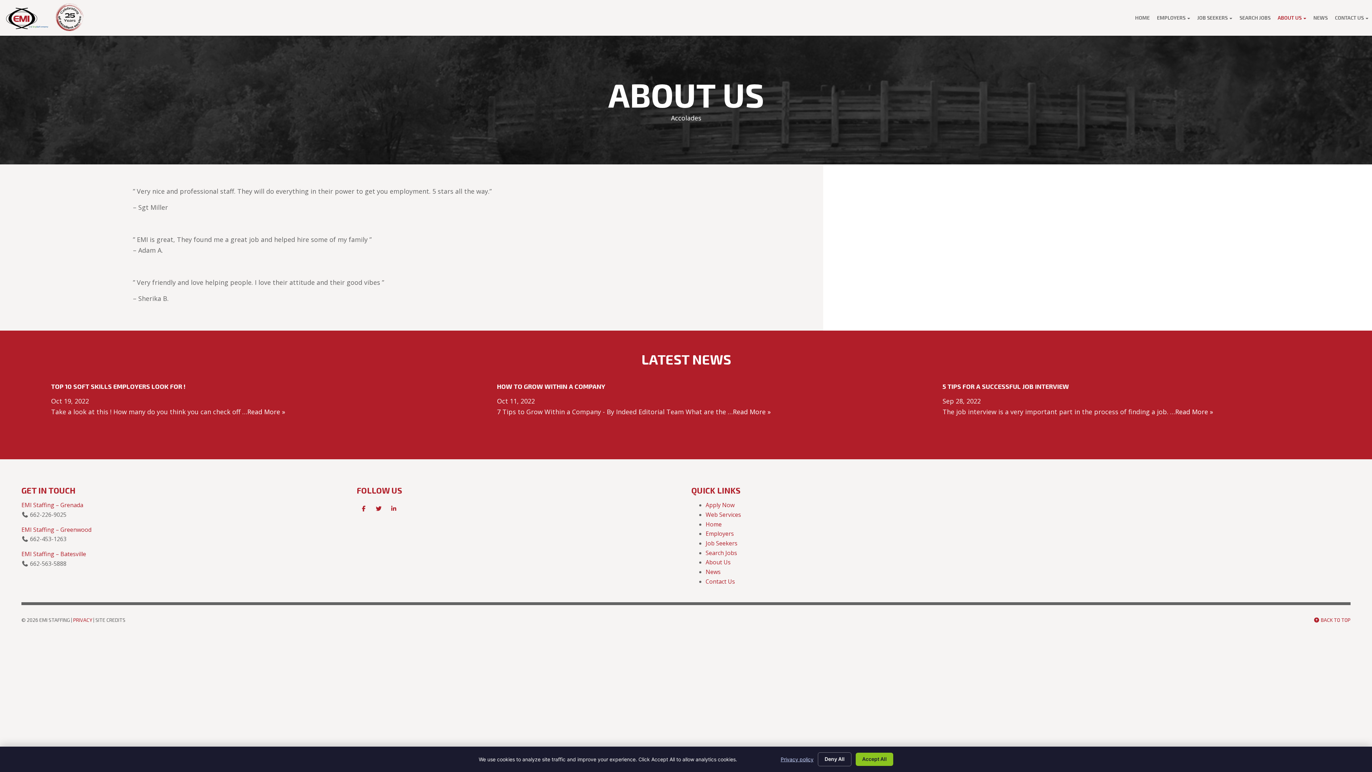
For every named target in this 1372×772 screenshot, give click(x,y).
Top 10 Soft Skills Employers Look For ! (118, 386)
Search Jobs (1255, 18)
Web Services (723, 515)
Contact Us (1350, 18)
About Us (1290, 18)
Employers (1172, 18)
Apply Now (720, 505)
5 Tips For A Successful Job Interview (1006, 386)
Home (1142, 18)
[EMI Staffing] (27, 18)
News (1320, 18)
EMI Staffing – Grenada (52, 505)
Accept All (874, 759)
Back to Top (1335, 620)
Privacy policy (797, 759)
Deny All (835, 759)
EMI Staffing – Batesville (53, 554)
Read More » (266, 411)
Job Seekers (1213, 18)
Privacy (82, 620)
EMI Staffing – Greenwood (56, 530)
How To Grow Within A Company (551, 386)
